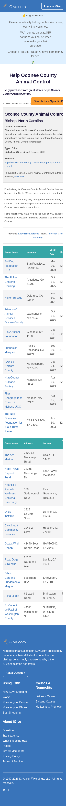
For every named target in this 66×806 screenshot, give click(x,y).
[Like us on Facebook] (9, 790)
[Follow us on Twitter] (4, 790)
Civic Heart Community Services (11, 530)
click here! (19, 176)
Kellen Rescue (13, 297)
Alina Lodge (12, 595)
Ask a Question (15, 672)
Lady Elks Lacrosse (28, 233)
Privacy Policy (11, 756)
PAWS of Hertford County (10, 366)
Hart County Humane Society (12, 382)
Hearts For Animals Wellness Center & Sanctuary (11, 493)
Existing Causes (45, 701)
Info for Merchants (13, 751)
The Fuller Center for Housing (11, 282)
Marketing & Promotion (49, 706)
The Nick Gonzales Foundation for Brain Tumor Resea (13, 422)
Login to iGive (52, 6)
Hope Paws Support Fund (12, 473)
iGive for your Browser (16, 702)
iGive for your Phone (15, 707)
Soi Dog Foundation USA (11, 266)
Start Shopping (12, 712)
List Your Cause (45, 696)
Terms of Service (13, 761)
